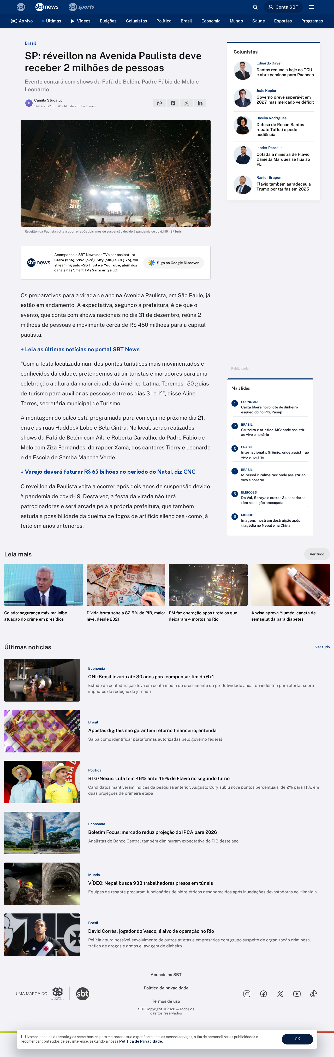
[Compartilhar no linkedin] (200, 103)
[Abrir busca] (255, 7)
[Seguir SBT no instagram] (247, 994)
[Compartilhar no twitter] (186, 103)
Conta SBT (287, 7)
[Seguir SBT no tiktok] (313, 994)
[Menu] (311, 7)
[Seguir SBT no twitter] (280, 994)
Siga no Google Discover (178, 263)
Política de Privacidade (140, 1041)
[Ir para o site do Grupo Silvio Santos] (43, 993)
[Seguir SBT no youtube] (297, 994)
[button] (43, 600)
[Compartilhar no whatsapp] (159, 103)
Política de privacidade (166, 987)
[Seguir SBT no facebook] (263, 994)
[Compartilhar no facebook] (173, 103)
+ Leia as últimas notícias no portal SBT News (80, 349)
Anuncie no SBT (166, 974)
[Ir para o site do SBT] (82, 993)
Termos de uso (166, 1001)
